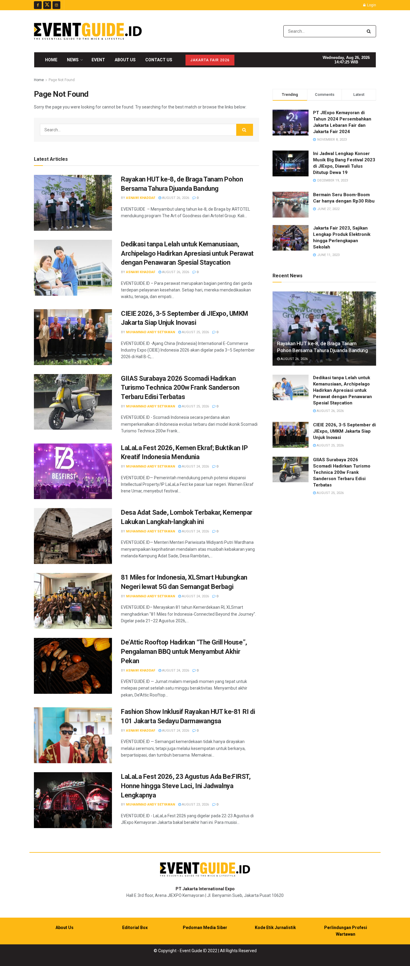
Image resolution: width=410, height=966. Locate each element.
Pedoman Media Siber (205, 927)
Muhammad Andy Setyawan (150, 332)
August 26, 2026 (175, 198)
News (73, 59)
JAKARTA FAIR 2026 (210, 60)
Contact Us (158, 59)
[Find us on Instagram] (56, 5)
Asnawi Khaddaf (140, 198)
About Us (125, 59)
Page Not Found (62, 80)
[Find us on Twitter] (47, 5)
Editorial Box (135, 927)
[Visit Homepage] (88, 31)
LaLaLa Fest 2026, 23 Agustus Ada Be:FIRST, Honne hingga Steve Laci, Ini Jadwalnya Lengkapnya (186, 786)
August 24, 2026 (195, 466)
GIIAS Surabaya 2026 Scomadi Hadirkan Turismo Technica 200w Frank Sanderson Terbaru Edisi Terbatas (180, 388)
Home (51, 59)
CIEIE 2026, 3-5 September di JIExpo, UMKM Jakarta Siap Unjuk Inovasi (344, 431)
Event (98, 59)
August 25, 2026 (195, 332)
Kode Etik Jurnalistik (275, 927)
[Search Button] (370, 31)
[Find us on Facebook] (38, 5)
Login (371, 5)
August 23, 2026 (195, 804)
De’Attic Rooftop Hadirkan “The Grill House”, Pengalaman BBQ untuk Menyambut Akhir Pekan (184, 651)
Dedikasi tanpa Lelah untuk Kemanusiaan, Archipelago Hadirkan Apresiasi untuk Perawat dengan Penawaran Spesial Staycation (187, 253)
